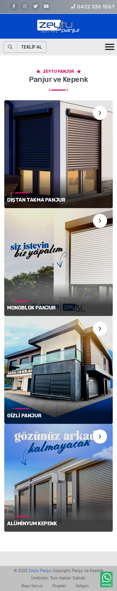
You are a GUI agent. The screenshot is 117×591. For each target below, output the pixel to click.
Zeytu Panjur (40, 570)
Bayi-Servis (32, 586)
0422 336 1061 (95, 7)
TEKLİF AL (31, 47)
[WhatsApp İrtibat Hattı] (106, 580)
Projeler (59, 586)
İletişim (82, 586)
